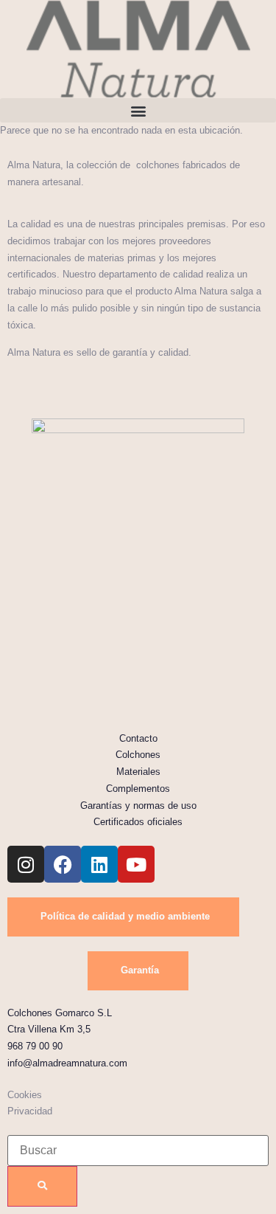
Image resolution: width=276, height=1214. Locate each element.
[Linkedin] (99, 864)
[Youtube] (136, 864)
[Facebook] (62, 864)
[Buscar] (42, 1186)
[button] (138, 110)
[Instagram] (25, 864)
